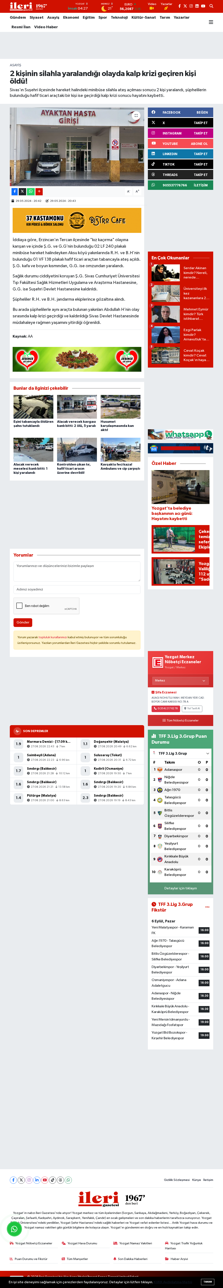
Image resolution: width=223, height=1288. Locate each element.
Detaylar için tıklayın (180, 888)
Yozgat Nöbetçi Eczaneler (33, 1243)
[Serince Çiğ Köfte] (77, 359)
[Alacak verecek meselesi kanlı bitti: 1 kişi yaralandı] (33, 449)
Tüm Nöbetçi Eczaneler (183, 720)
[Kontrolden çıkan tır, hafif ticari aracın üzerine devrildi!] (77, 449)
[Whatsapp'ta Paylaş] (31, 191)
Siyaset (37, 18)
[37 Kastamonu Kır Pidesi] (77, 220)
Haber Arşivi (179, 1259)
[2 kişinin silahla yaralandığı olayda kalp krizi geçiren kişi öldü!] (77, 147)
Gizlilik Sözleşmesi (177, 1180)
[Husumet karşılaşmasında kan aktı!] (120, 407)
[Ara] (211, 6)
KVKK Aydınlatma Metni (173, 1282)
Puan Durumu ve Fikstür (31, 1259)
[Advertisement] (111, 45)
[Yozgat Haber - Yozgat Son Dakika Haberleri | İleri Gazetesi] (28, 6)
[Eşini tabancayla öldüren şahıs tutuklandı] (33, 407)
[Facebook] (13, 1180)
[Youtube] (44, 1180)
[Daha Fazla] (39, 191)
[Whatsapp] (68, 1180)
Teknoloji (119, 18)
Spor (102, 18)
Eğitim (89, 18)
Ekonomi (71, 18)
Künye (196, 1180)
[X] (21, 1180)
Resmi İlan (21, 27)
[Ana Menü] (211, 22)
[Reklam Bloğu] (180, 434)
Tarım (165, 18)
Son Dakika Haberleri (132, 1259)
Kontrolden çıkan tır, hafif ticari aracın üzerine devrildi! (74, 468)
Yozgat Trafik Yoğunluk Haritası (184, 1246)
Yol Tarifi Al (193, 708)
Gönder (23, 622)
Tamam (207, 1282)
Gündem (18, 18)
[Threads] (60, 1180)
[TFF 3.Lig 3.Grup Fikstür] (207, 907)
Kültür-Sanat (144, 18)
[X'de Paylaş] (22, 191)
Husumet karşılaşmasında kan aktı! (117, 426)
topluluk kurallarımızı (53, 637)
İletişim (208, 1180)
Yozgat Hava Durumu (82, 1243)
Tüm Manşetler (77, 1259)
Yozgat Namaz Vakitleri (135, 1243)
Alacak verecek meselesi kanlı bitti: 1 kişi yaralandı (31, 468)
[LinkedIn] (37, 1180)
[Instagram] (29, 1180)
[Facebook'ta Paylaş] (15, 191)
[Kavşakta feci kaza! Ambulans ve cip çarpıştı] (120, 449)
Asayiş (53, 18)
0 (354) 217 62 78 (168, 708)
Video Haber (46, 27)
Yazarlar (182, 18)
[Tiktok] (52, 1180)
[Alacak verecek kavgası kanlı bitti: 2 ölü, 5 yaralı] (77, 407)
